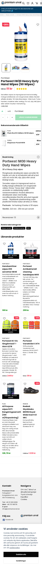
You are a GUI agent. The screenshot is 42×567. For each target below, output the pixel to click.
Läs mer (5, 106)
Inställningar (21, 561)
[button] (38, 25)
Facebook (9, 519)
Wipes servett (10, 15)
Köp (37, 135)
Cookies (24, 499)
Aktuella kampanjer (28, 492)
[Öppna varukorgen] (37, 3)
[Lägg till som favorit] (28, 3)
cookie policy (14, 548)
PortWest (5, 78)
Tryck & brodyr (27, 494)
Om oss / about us (28, 489)
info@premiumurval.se (11, 509)
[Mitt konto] (32, 3)
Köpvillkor (24, 497)
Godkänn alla (21, 554)
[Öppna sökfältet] (23, 3)
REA (28, 228)
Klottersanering (19, 228)
